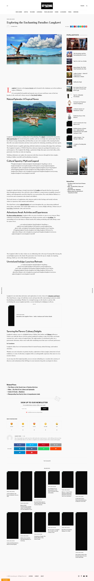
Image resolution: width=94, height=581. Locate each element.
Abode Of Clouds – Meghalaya (16, 392)
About (42, 576)
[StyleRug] (47, 5)
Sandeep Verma (14, 26)
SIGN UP (44, 408)
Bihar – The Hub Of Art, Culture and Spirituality (21, 389)
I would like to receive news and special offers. (35, 412)
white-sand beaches (12, 139)
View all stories (84, 157)
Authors (31, 576)
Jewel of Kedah (29, 88)
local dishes (10, 208)
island (43, 137)
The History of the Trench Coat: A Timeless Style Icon (23, 387)
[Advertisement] (34, 77)
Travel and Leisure (11, 19)
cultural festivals (24, 204)
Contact (37, 576)
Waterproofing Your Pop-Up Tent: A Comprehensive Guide (24, 394)
